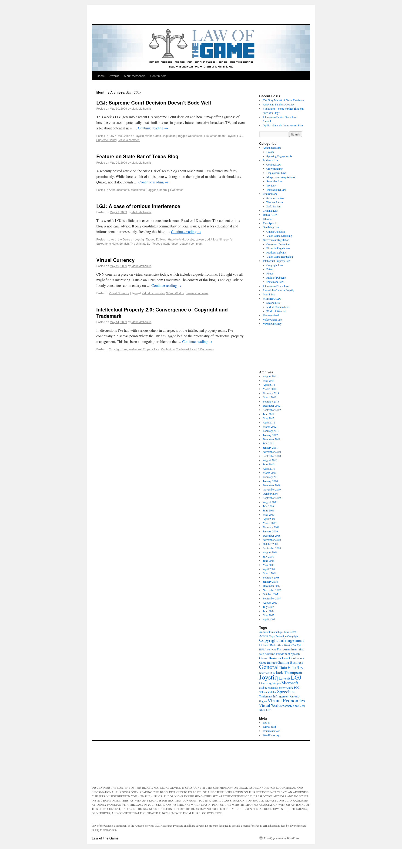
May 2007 (268, 615)
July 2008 (268, 556)
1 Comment (177, 190)
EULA (263, 649)
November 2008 (272, 539)
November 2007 (272, 590)
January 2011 (270, 447)
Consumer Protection (278, 244)
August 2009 (270, 502)
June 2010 (268, 464)
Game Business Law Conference (282, 658)
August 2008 (270, 552)
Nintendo (273, 687)
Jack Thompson (289, 672)
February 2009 (271, 527)
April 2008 (269, 569)
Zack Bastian (273, 206)
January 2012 (270, 435)
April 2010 (269, 468)
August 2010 (270, 460)
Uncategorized (271, 315)
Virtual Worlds (175, 293)
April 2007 (269, 619)
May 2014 (268, 380)
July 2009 (268, 506)
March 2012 (269, 426)
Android (263, 632)
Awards (114, 76)
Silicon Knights (267, 692)
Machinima (138, 190)
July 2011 (268, 443)
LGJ (239, 136)
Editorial (267, 219)
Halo (283, 667)
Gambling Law (271, 227)
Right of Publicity (276, 277)
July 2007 (268, 607)
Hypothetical (176, 239)
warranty (287, 705)
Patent (269, 269)
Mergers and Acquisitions (280, 177)
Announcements (119, 190)
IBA (302, 668)
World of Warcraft (276, 311)
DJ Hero (161, 239)
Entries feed (269, 726)
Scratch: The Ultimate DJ (135, 243)
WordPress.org (271, 735)
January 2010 (270, 481)
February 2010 (271, 477)
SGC (296, 687)
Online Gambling (275, 231)
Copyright (292, 636)
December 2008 (271, 535)
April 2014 (269, 384)
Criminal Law (270, 210)
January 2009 (270, 531)
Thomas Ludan (274, 202)
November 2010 (272, 451)
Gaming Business (290, 662)
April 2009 (269, 519)
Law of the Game (105, 838)
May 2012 (268, 418)
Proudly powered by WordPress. (282, 838)
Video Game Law (272, 319)
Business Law (270, 160)
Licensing (265, 683)
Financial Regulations (278, 248)
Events (270, 152)
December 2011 (271, 439)
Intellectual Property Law (143, 349)
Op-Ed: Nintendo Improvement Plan (283, 125)
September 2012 (272, 410)
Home (101, 76)
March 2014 (269, 389)
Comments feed (271, 731)
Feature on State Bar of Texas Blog (137, 156)
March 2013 (269, 397)
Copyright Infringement (281, 640)
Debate (264, 645)
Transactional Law (276, 189)
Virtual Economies (153, 293)
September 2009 (272, 498)
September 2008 (272, 548)
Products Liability (276, 252)
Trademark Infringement (274, 696)
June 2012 (268, 414)
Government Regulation (276, 240)
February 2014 (271, 393)
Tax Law (271, 185)
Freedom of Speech (288, 654)
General (162, 190)
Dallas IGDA (270, 214)
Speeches (286, 691)
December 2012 (271, 405)
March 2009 (269, 523)
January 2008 (270, 581)
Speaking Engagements (279, 156)
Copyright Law (118, 349)
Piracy (269, 273)
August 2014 (270, 376)
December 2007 (271, 586)
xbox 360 (299, 706)
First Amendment (214, 136)
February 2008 (271, 577)
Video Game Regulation (160, 136)
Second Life (273, 302)
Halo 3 (293, 667)
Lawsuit (200, 239)
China (285, 632)
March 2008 (269, 573)
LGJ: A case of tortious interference (138, 206)
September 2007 (272, 598)
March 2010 (269, 472)
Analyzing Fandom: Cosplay (279, 104)
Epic (299, 645)
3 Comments (206, 349)
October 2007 (270, 594)
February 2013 (271, 401)
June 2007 (268, 611)
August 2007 (270, 602)
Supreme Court (106, 140)
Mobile (263, 687)
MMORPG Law (272, 298)
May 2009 (268, 514)
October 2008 (270, 544)
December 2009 (271, 485)
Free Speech (269, 223)
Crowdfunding (274, 168)
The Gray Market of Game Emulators (283, 100)
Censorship (195, 136)
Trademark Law (186, 349)
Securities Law (274, 181)
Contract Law (273, 164)
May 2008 (268, 565)
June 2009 (268, 510)
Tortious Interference (165, 243)
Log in (266, 722)
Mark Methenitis (135, 76)
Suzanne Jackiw (275, 198)
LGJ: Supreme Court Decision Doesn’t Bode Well (153, 102)
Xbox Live (265, 710)
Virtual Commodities (277, 307)
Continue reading (153, 127)
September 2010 (272, 456)
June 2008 (268, 560)
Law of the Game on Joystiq (126, 136)
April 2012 (269, 422)
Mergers (276, 683)
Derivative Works (281, 645)
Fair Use (271, 649)
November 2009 (272, 489)
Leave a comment (129, 140)
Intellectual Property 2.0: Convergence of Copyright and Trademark (162, 312)
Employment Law (276, 173)
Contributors (158, 76)
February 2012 (271, 431)
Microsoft (289, 682)
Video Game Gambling (279, 235)
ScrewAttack (286, 687)
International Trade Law (276, 286)
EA (294, 645)
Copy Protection (278, 636)
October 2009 (270, 493)
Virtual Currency (115, 259)
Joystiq (231, 136)
